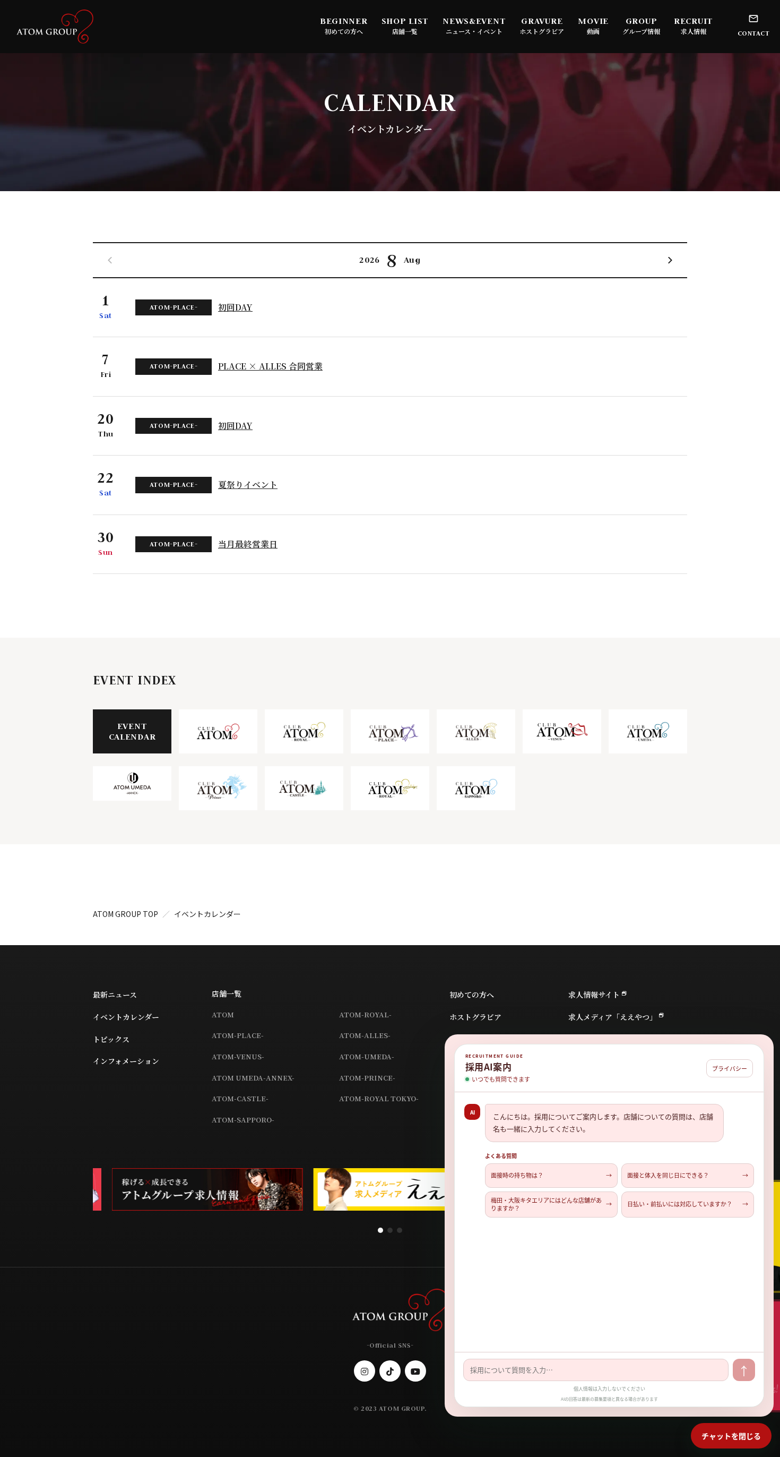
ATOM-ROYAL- (365, 1014)
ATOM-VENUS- (238, 1056)
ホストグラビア (541, 31)
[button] (670, 260)
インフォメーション (126, 1061)
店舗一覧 (226, 993)
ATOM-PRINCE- (367, 1078)
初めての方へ (344, 31)
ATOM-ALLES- (365, 1035)
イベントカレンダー (126, 1017)
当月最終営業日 (248, 544)
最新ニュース (115, 994)
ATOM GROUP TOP (125, 914)
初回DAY (235, 307)
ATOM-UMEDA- (366, 1056)
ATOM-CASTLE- (240, 1098)
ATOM (223, 1014)
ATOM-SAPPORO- (243, 1120)
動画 (593, 31)
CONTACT (754, 33)
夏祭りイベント (248, 485)
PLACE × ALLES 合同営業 (270, 366)
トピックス (111, 1039)
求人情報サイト (594, 994)
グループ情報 (641, 31)
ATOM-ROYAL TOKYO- (379, 1098)
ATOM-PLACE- (238, 1035)
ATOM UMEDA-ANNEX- (253, 1078)
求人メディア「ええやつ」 (612, 1017)
